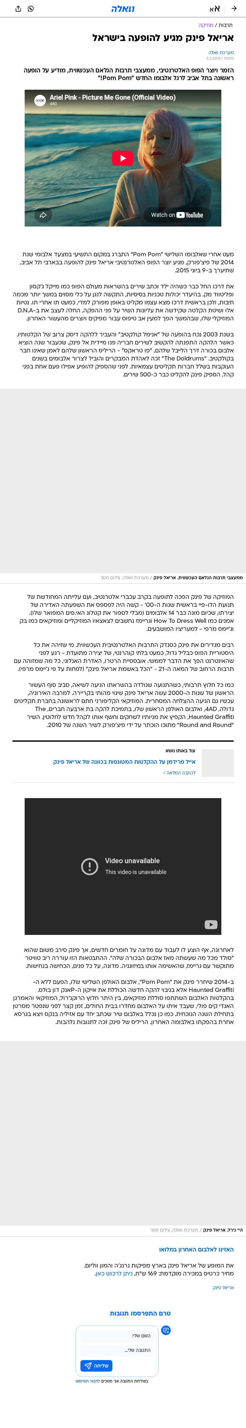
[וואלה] (123, 8)
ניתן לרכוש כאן (114, 1274)
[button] (215, 9)
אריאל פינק (223, 1288)
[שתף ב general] (18, 8)
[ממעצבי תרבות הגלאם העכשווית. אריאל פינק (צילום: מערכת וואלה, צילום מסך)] (123, 486)
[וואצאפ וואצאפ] (31, 8)
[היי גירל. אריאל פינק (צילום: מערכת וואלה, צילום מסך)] (123, 1138)
